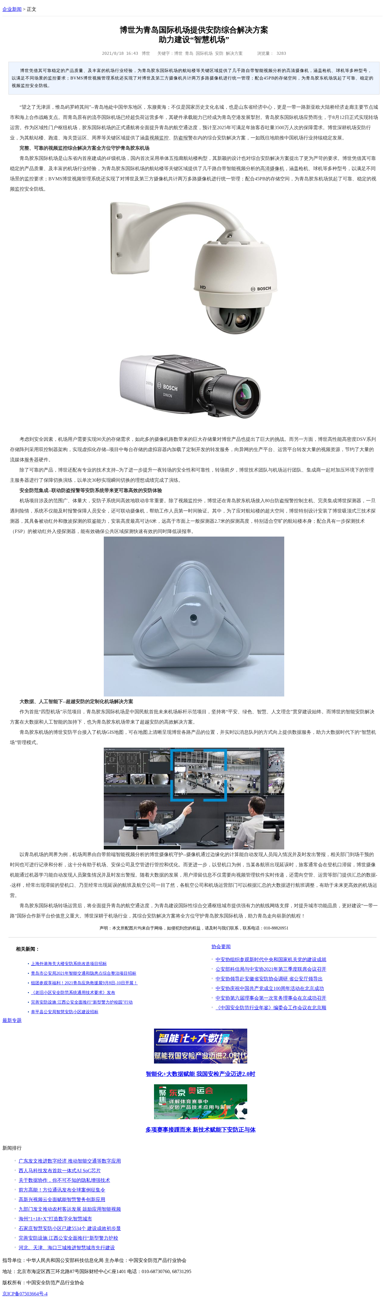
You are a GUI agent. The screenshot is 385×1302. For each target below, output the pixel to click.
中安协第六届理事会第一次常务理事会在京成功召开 (271, 998)
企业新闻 (12, 9)
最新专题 (12, 1020)
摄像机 (277, 168)
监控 (164, 137)
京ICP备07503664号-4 (25, 1293)
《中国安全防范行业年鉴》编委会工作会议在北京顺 (271, 1007)
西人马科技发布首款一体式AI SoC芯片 (60, 1170)
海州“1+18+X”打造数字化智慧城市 (55, 1218)
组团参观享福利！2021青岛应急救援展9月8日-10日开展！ (84, 983)
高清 (265, 168)
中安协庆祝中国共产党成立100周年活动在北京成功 (270, 988)
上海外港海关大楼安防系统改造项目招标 (69, 963)
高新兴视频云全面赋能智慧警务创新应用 (62, 1199)
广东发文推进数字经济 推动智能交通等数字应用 (70, 1160)
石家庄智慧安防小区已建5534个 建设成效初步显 (70, 1228)
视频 (154, 137)
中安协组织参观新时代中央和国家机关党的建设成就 (271, 959)
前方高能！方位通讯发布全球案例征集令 (62, 1189)
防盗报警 (183, 137)
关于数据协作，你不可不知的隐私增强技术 (64, 1180)
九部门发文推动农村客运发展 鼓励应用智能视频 (70, 1209)
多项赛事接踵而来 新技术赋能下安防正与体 (201, 1129)
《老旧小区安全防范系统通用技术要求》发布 (73, 992)
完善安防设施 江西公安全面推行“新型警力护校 (68, 1238)
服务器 (31, 459)
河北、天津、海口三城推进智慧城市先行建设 (67, 1247)
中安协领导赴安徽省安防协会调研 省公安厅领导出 (269, 978)
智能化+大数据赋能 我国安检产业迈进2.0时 (200, 1074)
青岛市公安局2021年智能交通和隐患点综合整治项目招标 (83, 973)
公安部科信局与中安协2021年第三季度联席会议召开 (271, 969)
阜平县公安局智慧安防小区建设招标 (64, 1012)
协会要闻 (221, 946)
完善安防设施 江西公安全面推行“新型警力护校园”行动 (82, 1002)
